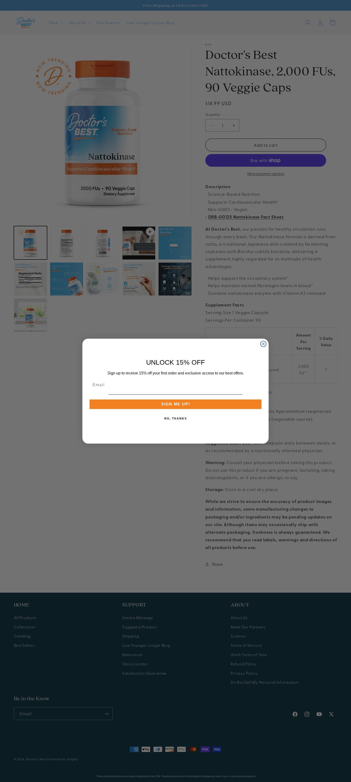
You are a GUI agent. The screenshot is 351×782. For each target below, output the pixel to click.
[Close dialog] (263, 344)
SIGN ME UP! (175, 404)
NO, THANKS (175, 418)
